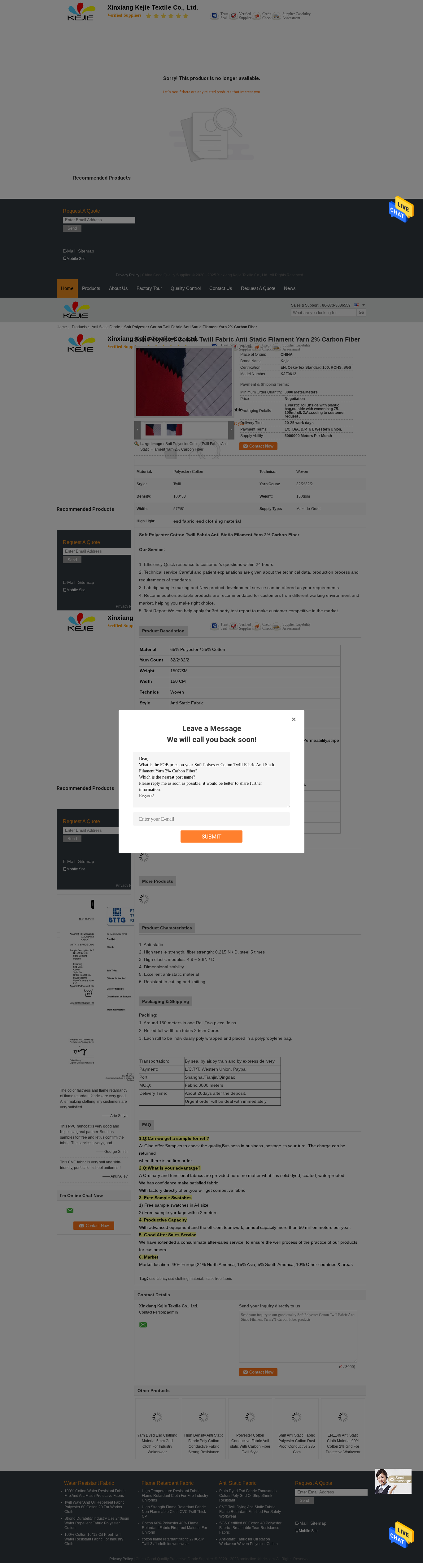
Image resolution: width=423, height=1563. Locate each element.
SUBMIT (212, 836)
